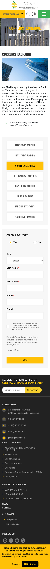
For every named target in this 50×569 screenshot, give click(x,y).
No (39, 242)
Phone (10, 295)
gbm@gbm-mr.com (16, 437)
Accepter (16, 564)
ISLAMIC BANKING (25, 196)
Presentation (11, 454)
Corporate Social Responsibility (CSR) (23, 472)
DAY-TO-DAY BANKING (25, 186)
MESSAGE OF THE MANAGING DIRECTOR (20, 449)
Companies (11, 519)
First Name (13, 282)
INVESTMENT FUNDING (25, 155)
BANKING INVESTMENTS (25, 206)
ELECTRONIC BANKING (25, 145)
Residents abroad (11, 14)
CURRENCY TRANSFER (25, 216)
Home (12, 35)
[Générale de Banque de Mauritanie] (25, 5)
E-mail (10, 309)
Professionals (12, 524)
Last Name (13, 268)
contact (7, 508)
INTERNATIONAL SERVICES (25, 176)
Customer (8, 514)
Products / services (14, 484)
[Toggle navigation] (44, 14)
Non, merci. (30, 564)
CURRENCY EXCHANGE (25, 165)
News (5, 504)
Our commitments (13, 463)
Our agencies (11, 476)
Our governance (12, 459)
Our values (10, 468)
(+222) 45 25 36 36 (17, 425)
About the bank (11, 442)
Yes (15, 242)
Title (9, 254)
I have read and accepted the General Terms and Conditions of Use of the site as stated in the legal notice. (26, 326)
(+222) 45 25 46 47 (17, 431)
